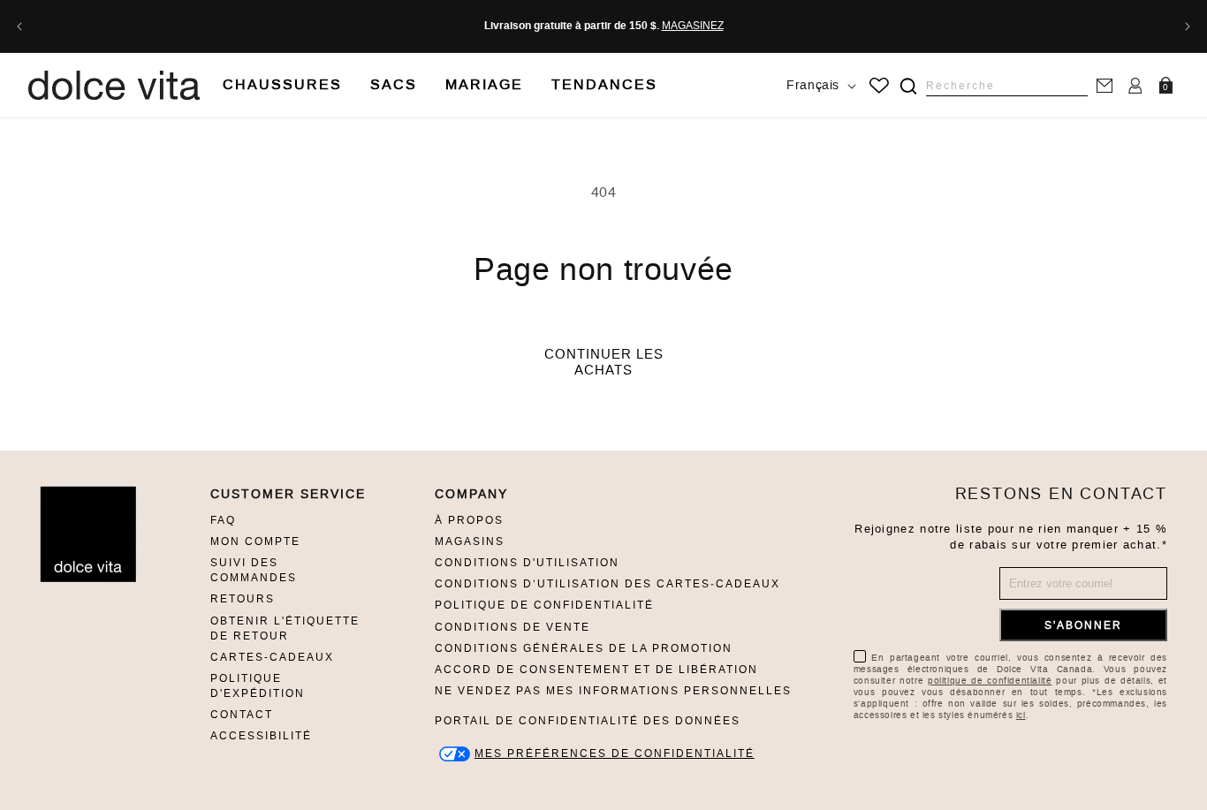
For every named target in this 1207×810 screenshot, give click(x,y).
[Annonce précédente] (19, 26)
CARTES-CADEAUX (272, 657)
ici (1021, 715)
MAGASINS (470, 541)
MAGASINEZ (693, 26)
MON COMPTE (255, 541)
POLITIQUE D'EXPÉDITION (257, 685)
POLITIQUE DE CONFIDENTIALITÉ (544, 605)
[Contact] (1104, 85)
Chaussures (282, 84)
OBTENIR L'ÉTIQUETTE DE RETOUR (285, 628)
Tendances (604, 84)
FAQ (223, 520)
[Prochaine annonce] (1187, 26)
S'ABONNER (1083, 625)
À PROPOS (469, 520)
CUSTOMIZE (614, 754)
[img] (908, 86)
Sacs (393, 84)
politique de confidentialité (989, 680)
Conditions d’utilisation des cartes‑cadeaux (607, 584)
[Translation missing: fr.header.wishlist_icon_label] (879, 86)
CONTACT (241, 715)
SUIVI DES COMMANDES (253, 570)
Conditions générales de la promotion (584, 648)
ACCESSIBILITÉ (261, 736)
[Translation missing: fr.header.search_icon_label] (907, 86)
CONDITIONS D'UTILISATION (527, 563)
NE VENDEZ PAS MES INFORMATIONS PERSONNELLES (613, 691)
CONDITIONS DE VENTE (512, 627)
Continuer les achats (604, 362)
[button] (282, 85)
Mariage (484, 84)
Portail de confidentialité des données (587, 721)
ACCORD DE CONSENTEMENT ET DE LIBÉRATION (596, 669)
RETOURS (242, 599)
